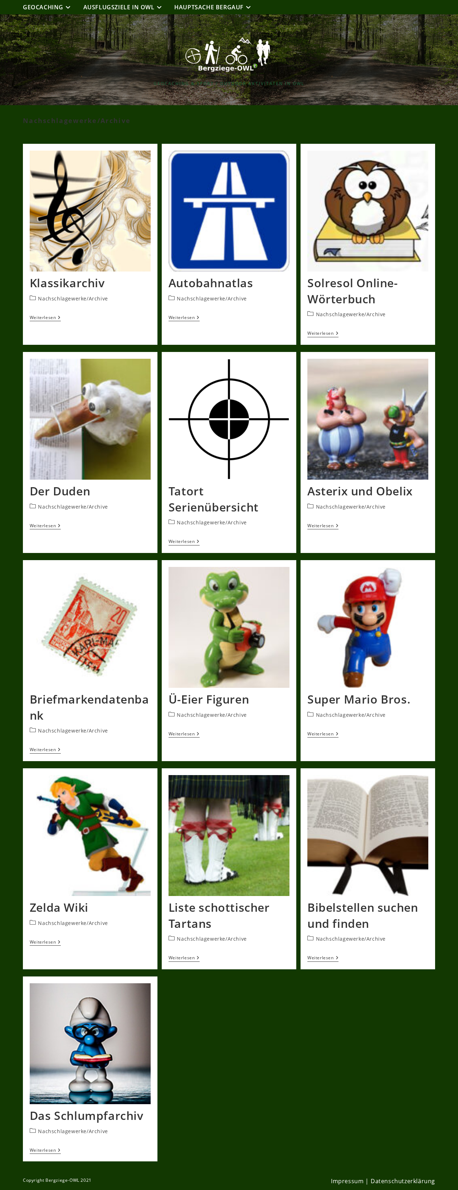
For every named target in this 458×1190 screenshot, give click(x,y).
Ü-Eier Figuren (209, 699)
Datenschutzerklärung (403, 1181)
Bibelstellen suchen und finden (362, 915)
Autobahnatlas (211, 282)
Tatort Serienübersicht (214, 499)
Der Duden (60, 491)
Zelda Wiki (59, 907)
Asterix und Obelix (360, 491)
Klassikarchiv (67, 282)
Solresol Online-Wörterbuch (352, 291)
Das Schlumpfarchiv (86, 1115)
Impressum (347, 1181)
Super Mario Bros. (358, 699)
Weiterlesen (45, 318)
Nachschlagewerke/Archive (73, 298)
